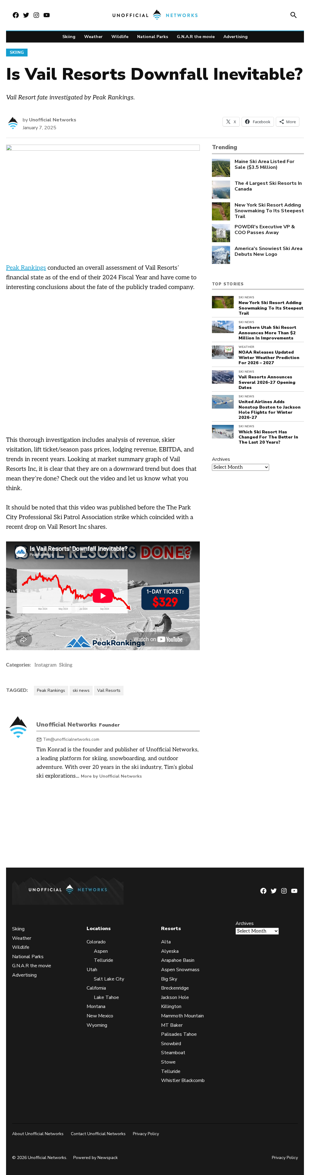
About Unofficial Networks (38, 1134)
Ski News (246, 297)
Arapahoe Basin (177, 960)
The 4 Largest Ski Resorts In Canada (268, 186)
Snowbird (171, 1043)
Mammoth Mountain (182, 1016)
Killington (171, 1006)
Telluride (103, 960)
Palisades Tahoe (179, 1034)
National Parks (152, 37)
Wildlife (119, 37)
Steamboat (173, 1052)
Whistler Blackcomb (183, 1080)
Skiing (68, 37)
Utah (92, 969)
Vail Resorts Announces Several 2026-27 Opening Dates (267, 382)
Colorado (96, 942)
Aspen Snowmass (180, 969)
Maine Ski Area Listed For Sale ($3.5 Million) (264, 164)
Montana (96, 1006)
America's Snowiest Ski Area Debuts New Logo (268, 251)
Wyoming (97, 1025)
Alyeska (170, 951)
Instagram (46, 665)
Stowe (168, 1062)
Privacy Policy (146, 1134)
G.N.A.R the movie (196, 37)
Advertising (235, 37)
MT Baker (172, 1025)
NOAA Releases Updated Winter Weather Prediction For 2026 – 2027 (269, 357)
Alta (166, 942)
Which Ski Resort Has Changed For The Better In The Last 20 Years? (268, 437)
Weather (93, 37)
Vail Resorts (108, 690)
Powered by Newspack (95, 1158)
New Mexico (100, 1016)
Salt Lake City (109, 979)
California (96, 988)
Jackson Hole (175, 997)
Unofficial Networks (52, 120)
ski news (81, 690)
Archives (221, 459)
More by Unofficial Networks (111, 776)
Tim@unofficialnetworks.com (71, 739)
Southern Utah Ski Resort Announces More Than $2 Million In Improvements (267, 332)
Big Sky (169, 979)
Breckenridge (175, 988)
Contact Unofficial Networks (98, 1134)
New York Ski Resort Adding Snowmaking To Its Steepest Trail (269, 211)
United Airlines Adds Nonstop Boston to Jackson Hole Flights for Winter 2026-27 (270, 409)
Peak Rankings (26, 267)
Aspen (101, 951)
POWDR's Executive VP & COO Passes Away (265, 230)
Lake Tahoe (106, 997)
